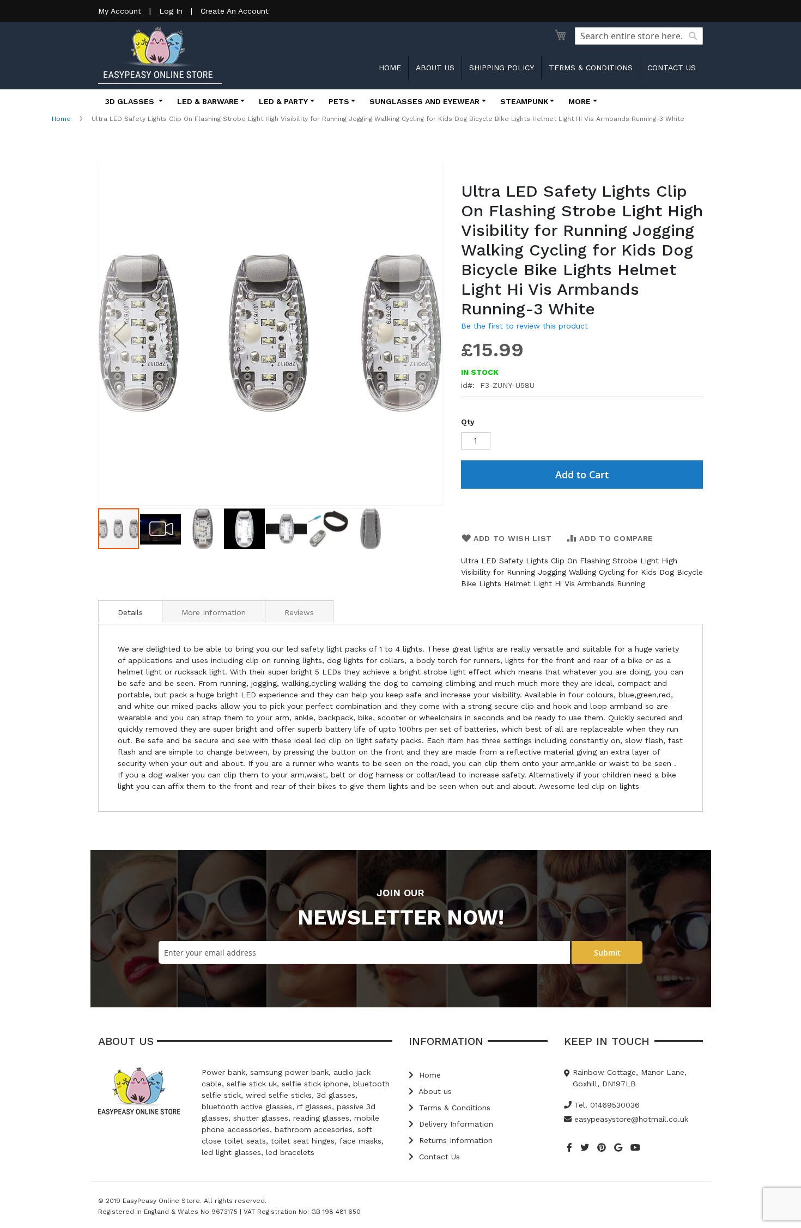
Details (130, 612)
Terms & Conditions (591, 67)
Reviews (299, 612)
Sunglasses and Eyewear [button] (424, 101)
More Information (213, 612)
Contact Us (438, 1156)
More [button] (579, 101)
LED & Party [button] (283, 101)
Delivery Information (454, 1124)
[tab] (130, 611)
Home (390, 67)
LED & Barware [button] (208, 101)
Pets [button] (339, 101)
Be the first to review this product (524, 325)
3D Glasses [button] (130, 101)
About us (435, 67)
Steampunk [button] (524, 101)
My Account (119, 11)
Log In (171, 11)
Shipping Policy (501, 67)
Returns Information (454, 1140)
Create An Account (235, 11)
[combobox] (639, 36)
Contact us (671, 67)
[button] (120, 334)
